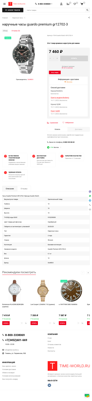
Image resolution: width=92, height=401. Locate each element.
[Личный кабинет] (61, 4)
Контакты (51, 351)
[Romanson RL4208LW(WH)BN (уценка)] (14, 291)
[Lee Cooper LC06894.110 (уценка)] (43, 291)
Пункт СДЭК (55, 111)
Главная (5, 18)
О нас (50, 338)
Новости (51, 348)
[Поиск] (87, 10)
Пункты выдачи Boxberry (60, 97)
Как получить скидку (10, 379)
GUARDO (30, 79)
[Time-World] (69, 366)
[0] (81, 4)
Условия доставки (9, 369)
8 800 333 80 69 (68, 142)
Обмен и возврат (8, 372)
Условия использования (11, 376)
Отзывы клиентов (54, 344)
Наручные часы (17, 18)
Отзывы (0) (16, 31)
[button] (88, 272)
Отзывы (24, 188)
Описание (10, 188)
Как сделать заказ (9, 366)
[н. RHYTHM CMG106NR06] (71, 291)
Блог (49, 341)
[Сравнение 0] (68, 4)
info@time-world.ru (12, 350)
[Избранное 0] (75, 4)
